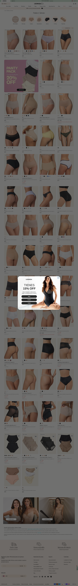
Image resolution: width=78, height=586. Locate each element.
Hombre (29, 299)
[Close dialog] (58, 278)
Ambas (29, 303)
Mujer (29, 296)
